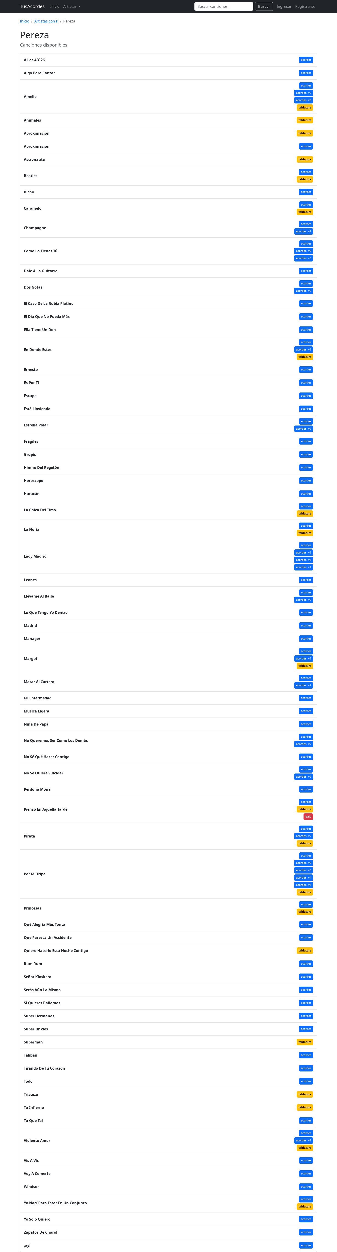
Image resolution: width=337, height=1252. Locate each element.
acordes (306, 60)
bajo (308, 816)
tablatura (304, 107)
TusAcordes (32, 6)
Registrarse (305, 6)
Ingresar (284, 6)
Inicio (55, 6)
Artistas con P (46, 21)
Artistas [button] (70, 6)
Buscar (264, 6)
